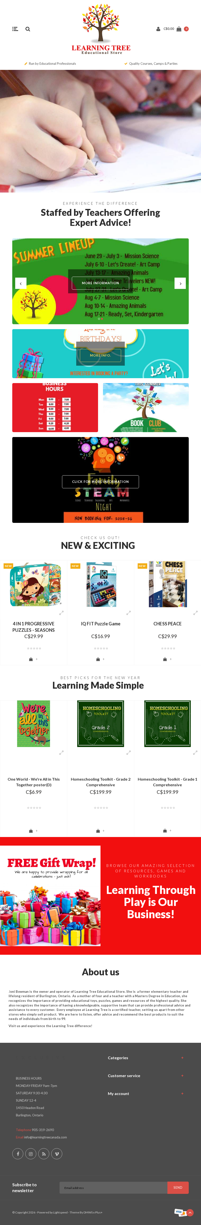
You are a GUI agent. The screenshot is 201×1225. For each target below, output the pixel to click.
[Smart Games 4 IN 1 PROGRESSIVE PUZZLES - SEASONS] (33, 583)
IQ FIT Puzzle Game (100, 623)
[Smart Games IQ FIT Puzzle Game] (100, 583)
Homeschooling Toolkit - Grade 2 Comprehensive (100, 782)
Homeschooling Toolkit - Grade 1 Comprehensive (167, 782)
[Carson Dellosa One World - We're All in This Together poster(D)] (33, 723)
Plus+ (98, 1212)
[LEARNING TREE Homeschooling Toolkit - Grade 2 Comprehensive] (100, 723)
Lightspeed (60, 1212)
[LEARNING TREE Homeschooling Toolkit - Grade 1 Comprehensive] (167, 723)
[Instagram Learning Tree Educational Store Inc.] (30, 1153)
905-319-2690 (43, 1130)
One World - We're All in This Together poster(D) (34, 782)
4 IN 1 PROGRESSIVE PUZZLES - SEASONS (34, 626)
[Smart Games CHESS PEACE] (167, 583)
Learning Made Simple (98, 685)
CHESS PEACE (167, 623)
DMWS (88, 1212)
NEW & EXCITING (98, 545)
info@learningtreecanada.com (45, 1137)
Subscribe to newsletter (24, 1187)
